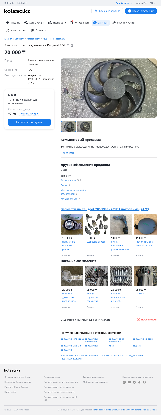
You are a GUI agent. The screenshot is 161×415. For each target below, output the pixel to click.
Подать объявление (143, 10)
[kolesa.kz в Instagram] (124, 382)
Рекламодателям (52, 376)
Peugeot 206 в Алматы (71, 358)
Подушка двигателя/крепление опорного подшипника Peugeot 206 (69, 297)
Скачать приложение (93, 376)
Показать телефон (29, 113)
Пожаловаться (149, 319)
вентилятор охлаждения (72, 338)
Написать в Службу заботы (17, 382)
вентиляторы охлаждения (91, 340)
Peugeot (47, 38)
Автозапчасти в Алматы (114, 355)
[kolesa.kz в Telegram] (134, 382)
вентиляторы (91, 345)
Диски (65, 185)
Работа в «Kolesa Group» (16, 387)
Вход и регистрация (109, 10)
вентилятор (66, 349)
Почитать (41, 30)
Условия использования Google (141, 409)
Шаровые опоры (96, 241)
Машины (15, 22)
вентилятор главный (71, 345)
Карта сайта (10, 392)
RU (151, 3)
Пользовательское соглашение (59, 387)
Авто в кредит (36, 22)
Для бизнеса (122, 3)
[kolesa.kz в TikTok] (139, 382)
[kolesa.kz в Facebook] (144, 382)
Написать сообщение (29, 122)
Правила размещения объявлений (61, 382)
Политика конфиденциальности (59, 392)
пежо (111, 345)
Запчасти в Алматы (90, 355)
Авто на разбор (70, 198)
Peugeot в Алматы (137, 355)
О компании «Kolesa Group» (17, 376)
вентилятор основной (143, 338)
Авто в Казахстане (70, 355)
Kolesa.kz (9, 3)
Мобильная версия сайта (95, 382)
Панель (140, 293)
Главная (8, 38)
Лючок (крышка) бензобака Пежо (144, 243)
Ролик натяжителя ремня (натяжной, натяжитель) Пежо (120, 245)
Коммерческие (19, 30)
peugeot (137, 345)
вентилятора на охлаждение (116, 340)
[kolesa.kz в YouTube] (129, 382)
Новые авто (59, 22)
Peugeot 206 (59, 38)
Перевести (67, 153)
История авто (82, 22)
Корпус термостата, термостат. (93, 297)
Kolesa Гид (141, 3)
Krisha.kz (22, 3)
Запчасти (19, 38)
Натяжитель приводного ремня (68, 245)
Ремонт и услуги (126, 22)
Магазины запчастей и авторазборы (73, 192)
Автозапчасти (33, 38)
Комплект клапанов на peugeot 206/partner (118, 297)
